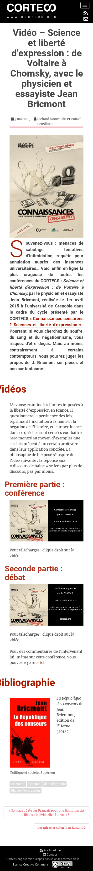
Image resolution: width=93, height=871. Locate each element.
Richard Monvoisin (51, 119)
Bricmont (18, 784)
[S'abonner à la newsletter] (85, 18)
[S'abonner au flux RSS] (85, 12)
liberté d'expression (25, 790)
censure (34, 784)
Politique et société (24, 773)
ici (42, 662)
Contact (51, 854)
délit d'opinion (54, 784)
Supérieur (48, 773)
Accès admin (52, 850)
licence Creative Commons (31, 864)
